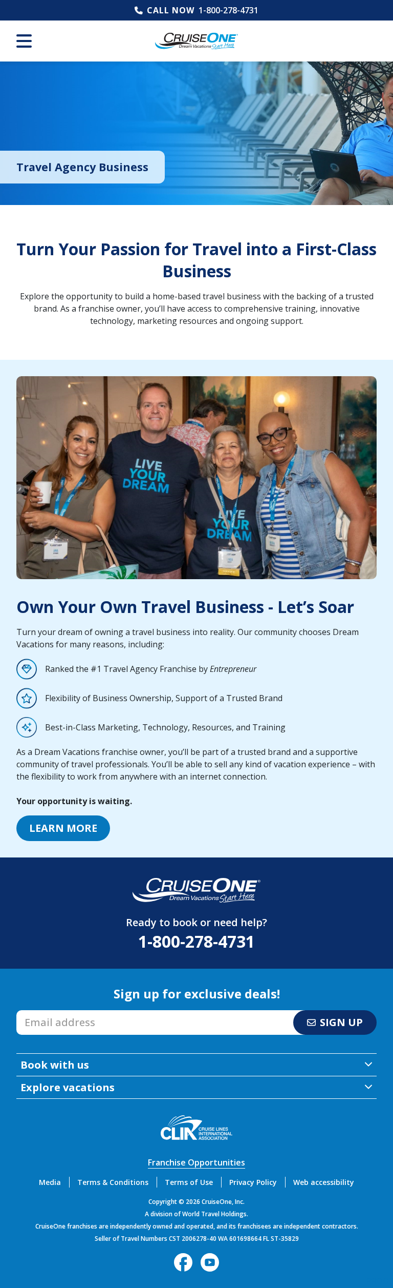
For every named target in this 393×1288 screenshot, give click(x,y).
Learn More (63, 828)
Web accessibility (323, 1182)
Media (50, 1182)
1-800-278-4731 (228, 10)
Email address (43, 1013)
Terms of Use (189, 1182)
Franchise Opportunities (196, 1162)
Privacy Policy (253, 1182)
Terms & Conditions (112, 1182)
